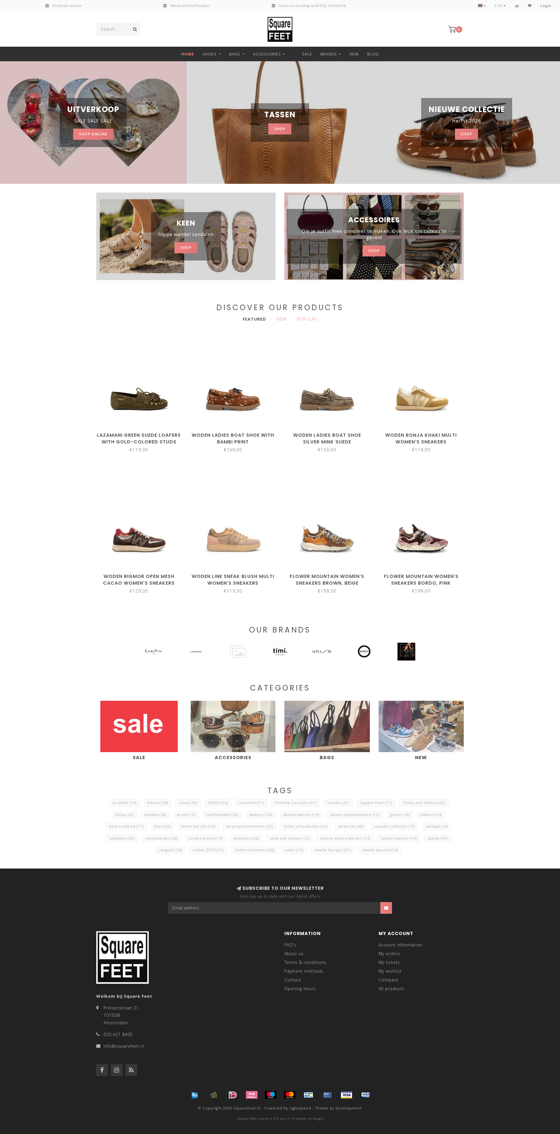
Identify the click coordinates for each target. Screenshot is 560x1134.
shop (280, 128)
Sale (307, 54)
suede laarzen (399, 838)
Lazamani (251, 802)
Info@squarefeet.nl (124, 1046)
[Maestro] (270, 1095)
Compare (388, 980)
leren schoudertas (306, 826)
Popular (307, 319)
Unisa (124, 814)
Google (318, 1118)
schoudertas (162, 838)
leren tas (351, 826)
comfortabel (222, 814)
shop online (93, 134)
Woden (155, 814)
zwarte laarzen (380, 850)
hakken (431, 814)
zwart (294, 850)
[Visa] (346, 1095)
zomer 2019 (208, 850)
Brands (329, 54)
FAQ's (290, 945)
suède (438, 838)
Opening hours (300, 988)
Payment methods (303, 971)
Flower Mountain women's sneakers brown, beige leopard (327, 583)
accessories (267, 54)
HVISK (218, 802)
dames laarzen (301, 814)
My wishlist (390, 971)
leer (162, 826)
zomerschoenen (254, 850)
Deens (157, 802)
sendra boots (205, 838)
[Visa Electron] (365, 1095)
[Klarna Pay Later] (251, 1095)
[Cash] (213, 1095)
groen (400, 814)
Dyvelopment (349, 1108)
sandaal (437, 826)
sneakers (246, 838)
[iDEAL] (232, 1095)
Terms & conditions (305, 962)
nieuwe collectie (394, 826)
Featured (254, 319)
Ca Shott (124, 802)
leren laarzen (198, 826)
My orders (389, 953)
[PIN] (327, 1095)
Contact (292, 980)
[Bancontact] (308, 1095)
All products (392, 988)
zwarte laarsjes (332, 850)
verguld (170, 850)
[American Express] (195, 1095)
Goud (188, 802)
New (354, 54)
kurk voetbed (126, 826)
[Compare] (517, 5)
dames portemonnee (354, 814)
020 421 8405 (118, 1034)
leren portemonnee (249, 826)
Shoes (209, 54)
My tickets (389, 962)
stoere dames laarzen (345, 838)
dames (260, 814)
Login (545, 5)
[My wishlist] (530, 5)
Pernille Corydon (295, 802)
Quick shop (141, 433)
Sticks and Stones (424, 802)
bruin (186, 814)
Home (187, 54)
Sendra (338, 802)
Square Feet (376, 802)
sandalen (122, 838)
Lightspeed (300, 1108)
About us (294, 953)
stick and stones (289, 838)
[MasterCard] (289, 1095)
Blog (373, 54)
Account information (400, 945)
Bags (234, 54)
